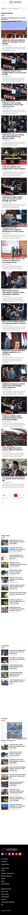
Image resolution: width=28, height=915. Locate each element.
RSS (2, 904)
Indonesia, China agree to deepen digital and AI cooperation (16, 783)
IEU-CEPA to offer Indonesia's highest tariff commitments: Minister (16, 791)
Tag (10, 8)
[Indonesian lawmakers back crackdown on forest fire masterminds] (4, 652)
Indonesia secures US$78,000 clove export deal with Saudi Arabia (17, 564)
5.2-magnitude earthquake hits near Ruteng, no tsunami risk (12, 739)
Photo (3, 881)
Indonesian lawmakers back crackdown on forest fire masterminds (17, 652)
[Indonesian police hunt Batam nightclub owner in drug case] (4, 557)
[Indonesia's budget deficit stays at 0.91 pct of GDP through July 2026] (14, 186)
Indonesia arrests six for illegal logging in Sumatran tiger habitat (17, 542)
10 (22, 498)
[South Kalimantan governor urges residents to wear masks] (4, 682)
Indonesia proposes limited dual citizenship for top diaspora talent (13, 136)
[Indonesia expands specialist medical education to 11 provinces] (14, 341)
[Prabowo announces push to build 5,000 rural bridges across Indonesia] (14, 373)
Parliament (16, 8)
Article (3, 878)
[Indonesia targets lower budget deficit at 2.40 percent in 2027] (14, 61)
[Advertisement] (14, 519)
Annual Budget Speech (8, 38)
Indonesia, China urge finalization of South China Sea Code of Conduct (17, 549)
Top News (4, 718)
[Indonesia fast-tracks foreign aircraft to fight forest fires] (4, 594)
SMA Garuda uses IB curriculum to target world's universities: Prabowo (13, 292)
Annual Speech (6, 289)
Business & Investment (7, 873)
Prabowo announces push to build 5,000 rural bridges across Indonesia (13, 385)
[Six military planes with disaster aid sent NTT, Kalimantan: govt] (4, 674)
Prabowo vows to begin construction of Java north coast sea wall (12, 104)
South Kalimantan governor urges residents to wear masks (17, 681)
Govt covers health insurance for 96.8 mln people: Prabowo (14, 322)
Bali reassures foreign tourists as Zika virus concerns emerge (15, 571)
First (4, 495)
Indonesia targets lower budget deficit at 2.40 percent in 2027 (14, 72)
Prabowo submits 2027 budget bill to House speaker (13, 168)
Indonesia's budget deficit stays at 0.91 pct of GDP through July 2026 (12, 199)
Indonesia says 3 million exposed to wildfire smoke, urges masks (17, 746)
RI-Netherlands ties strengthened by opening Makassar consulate (16, 609)
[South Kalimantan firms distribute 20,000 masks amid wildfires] (4, 667)
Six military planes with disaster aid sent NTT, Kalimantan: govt (16, 674)
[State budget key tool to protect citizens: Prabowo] (14, 437)
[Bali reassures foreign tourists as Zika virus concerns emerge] (4, 572)
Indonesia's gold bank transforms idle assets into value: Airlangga (17, 601)
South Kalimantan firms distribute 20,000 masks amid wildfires (16, 666)
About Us (3, 899)
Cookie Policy (5, 896)
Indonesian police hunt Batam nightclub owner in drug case (16, 556)
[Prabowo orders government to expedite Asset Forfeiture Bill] (14, 467)
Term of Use (4, 891)
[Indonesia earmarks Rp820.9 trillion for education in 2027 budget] (14, 29)
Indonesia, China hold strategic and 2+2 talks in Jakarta (16, 579)
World (2, 870)
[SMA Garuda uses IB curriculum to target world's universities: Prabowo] (14, 280)
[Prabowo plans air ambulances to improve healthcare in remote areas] (14, 218)
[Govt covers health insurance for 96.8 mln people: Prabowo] (14, 312)
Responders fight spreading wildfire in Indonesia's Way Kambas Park (17, 768)
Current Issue (5, 868)
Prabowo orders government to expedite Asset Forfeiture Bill (13, 478)
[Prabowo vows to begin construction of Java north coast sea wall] (14, 92)
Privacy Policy (5, 894)
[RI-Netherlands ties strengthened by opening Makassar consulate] (4, 609)
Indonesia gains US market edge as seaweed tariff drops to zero (17, 586)
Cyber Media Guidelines (8, 902)
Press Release (5, 884)
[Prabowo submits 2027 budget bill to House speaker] (14, 156)
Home (5, 8)
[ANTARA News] (15, 2)
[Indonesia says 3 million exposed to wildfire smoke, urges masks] (4, 746)
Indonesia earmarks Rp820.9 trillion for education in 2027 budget (13, 42)
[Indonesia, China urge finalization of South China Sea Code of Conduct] (4, 550)
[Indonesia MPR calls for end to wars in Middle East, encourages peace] (14, 249)
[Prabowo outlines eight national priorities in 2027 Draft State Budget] (14, 405)
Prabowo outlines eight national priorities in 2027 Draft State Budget (12, 417)
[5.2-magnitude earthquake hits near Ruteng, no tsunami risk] (14, 731)
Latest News (5, 646)
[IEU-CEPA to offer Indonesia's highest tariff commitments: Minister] (4, 791)
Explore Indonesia (6, 876)
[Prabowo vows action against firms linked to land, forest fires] (4, 776)
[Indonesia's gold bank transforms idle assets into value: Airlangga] (4, 602)
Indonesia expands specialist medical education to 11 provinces (13, 352)
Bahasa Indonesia (6, 889)
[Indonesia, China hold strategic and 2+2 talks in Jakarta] (4, 580)
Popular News (5, 535)
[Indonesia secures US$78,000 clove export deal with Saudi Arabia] (4, 565)
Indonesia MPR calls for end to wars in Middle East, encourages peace (13, 260)
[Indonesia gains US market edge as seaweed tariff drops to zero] (4, 587)
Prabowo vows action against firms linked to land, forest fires (17, 776)
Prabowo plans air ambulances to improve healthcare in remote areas (13, 229)
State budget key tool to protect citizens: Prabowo (12, 449)
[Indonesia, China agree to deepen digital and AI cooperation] (4, 784)
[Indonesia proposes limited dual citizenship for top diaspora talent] (14, 124)
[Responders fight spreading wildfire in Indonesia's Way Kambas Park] (4, 769)
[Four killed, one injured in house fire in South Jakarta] (4, 660)
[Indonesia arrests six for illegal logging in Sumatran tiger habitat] (4, 542)
